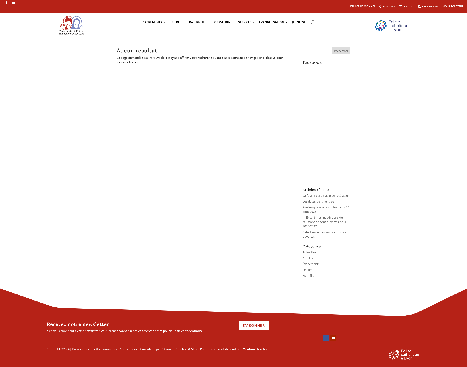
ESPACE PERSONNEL (362, 6)
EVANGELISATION (271, 22)
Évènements (311, 264)
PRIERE (175, 22)
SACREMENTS (152, 22)
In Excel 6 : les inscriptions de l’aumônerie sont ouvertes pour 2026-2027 (324, 222)
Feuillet (307, 270)
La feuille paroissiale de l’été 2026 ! (326, 196)
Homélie (308, 276)
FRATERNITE (196, 22)
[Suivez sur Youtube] (14, 3)
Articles (308, 258)
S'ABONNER (254, 325)
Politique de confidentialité (220, 349)
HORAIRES (389, 6)
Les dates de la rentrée (318, 201)
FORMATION (222, 22)
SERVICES (244, 22)
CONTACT (408, 6)
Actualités (309, 252)
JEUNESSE (299, 22)
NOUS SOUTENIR (453, 6)
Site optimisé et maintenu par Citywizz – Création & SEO (158, 349)
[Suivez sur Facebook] (6, 3)
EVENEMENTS (430, 6)
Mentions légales (255, 349)
